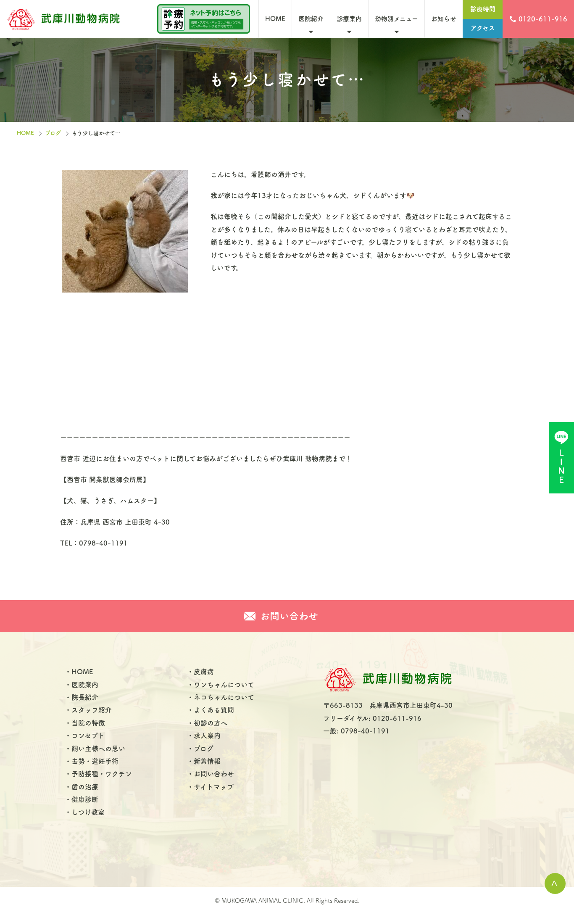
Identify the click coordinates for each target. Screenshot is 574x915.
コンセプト (88, 735)
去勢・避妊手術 (94, 761)
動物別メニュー (396, 19)
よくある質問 (214, 710)
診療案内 (349, 19)
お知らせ (443, 19)
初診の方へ (210, 723)
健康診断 (84, 799)
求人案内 (207, 735)
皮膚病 (204, 671)
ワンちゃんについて (224, 684)
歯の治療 (84, 786)
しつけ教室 (88, 812)
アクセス (483, 28)
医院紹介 (311, 19)
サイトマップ (214, 786)
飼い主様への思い (98, 748)
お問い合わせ (214, 773)
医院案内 (84, 684)
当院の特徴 (88, 723)
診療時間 (482, 9)
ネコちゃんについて (224, 697)
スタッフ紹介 (91, 710)
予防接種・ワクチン (101, 773)
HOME (275, 19)
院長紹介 (84, 697)
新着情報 (207, 761)
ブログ (53, 133)
